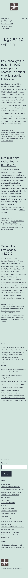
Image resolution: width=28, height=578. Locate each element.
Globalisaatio (19, 369)
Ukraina (3, 397)
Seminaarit (4, 317)
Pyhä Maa (4, 516)
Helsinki (24, 369)
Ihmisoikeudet (13, 372)
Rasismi (21, 387)
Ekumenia (9, 369)
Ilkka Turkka (20, 372)
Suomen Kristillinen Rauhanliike (7, 21)
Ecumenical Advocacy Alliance (11, 492)
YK (2, 403)
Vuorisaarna (8, 400)
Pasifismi (3, 387)
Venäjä (2, 400)
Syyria (24, 395)
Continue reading (14, 124)
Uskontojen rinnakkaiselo (15, 317)
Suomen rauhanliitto (7, 524)
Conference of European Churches (12, 489)
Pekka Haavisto (9, 387)
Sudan (8, 395)
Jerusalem (16, 134)
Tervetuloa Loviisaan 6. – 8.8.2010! (10, 250)
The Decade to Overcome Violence (12, 527)
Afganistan (3, 369)
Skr (7, 138)
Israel (7, 375)
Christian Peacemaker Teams (10, 487)
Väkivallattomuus (19, 400)
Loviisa (20, 381)
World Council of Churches (10, 532)
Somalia (2, 395)
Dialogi (15, 223)
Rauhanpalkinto (13, 227)
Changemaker (5, 484)
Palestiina (20, 384)
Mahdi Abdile (6, 385)
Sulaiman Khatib (13, 138)
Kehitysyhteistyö (6, 378)
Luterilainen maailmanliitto (9, 513)
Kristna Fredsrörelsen (8, 508)
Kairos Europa (5, 500)
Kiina (21, 378)
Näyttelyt (9, 315)
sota (5, 395)
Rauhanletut (4, 227)
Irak (24, 372)
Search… (4, 463)
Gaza (14, 369)
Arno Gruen (9, 134)
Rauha (22, 225)
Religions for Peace (7, 519)
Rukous (19, 393)
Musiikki (3, 315)
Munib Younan (18, 136)
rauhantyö (14, 393)
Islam (3, 375)
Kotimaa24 (4, 505)
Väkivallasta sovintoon (8, 529)
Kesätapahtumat (6, 225)
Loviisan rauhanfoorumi (17, 132)
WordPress (18, 568)
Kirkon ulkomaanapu (8, 503)
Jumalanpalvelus (19, 375)
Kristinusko (13, 381)
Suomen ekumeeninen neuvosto (11, 521)
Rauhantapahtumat (18, 315)
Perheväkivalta (15, 387)
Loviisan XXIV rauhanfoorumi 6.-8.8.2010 (10, 161)
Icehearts (7, 372)
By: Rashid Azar (5, 459)
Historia (3, 372)
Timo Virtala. (5, 550)
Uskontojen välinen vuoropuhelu (15, 398)
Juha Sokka (13, 375)
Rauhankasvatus (13, 390)
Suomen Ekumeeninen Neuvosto (16, 395)
